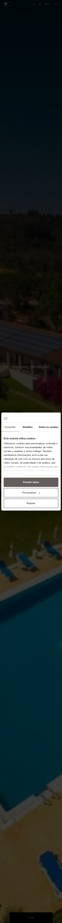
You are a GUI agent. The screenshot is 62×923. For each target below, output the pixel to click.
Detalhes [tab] (28, 427)
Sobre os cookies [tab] (48, 427)
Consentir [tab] (10, 427)
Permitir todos (31, 482)
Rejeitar (31, 503)
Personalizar (29, 492)
